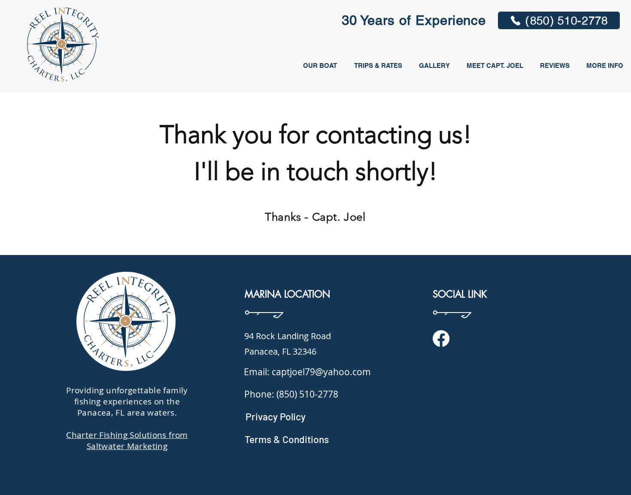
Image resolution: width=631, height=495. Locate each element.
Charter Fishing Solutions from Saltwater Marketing (127, 440)
